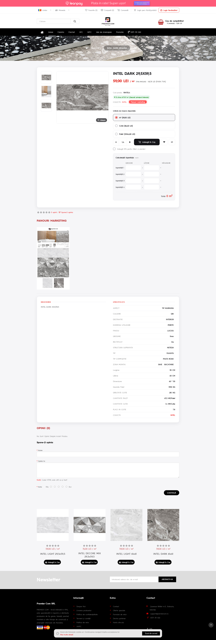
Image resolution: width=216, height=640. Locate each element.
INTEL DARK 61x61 (163, 553)
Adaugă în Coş (148, 142)
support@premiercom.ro (159, 613)
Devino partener (119, 618)
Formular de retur (120, 614)
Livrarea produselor (84, 610)
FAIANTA (95, 48)
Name (40, 450)
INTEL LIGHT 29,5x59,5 (52, 553)
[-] (116, 142)
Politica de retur (82, 622)
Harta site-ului (118, 622)
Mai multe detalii (66, 635)
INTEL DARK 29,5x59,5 (117, 48)
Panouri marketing (138, 102)
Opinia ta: (41, 461)
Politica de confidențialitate (87, 614)
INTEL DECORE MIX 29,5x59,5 (89, 555)
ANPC (78, 626)
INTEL (124, 102)
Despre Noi (81, 606)
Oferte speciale (119, 610)
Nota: (40, 487)
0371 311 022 (135, 32)
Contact (116, 606)
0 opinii (54, 212)
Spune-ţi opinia (66, 212)
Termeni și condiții (83, 618)
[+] (130, 142)
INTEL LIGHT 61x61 (126, 553)
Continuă (171, 493)
